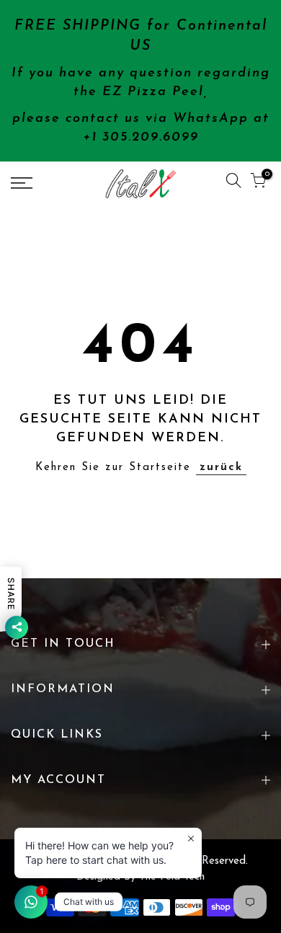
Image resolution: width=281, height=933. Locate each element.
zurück (221, 467)
